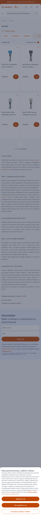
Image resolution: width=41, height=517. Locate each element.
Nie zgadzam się (20, 505)
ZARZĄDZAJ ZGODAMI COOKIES (20, 512)
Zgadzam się (20, 499)
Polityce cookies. (32, 492)
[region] (20, 492)
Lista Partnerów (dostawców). (10, 494)
